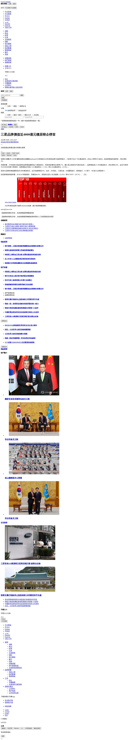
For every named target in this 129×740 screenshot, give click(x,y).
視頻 (6, 54)
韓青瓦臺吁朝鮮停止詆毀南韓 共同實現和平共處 (22, 299)
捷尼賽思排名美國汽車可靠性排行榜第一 (19, 224)
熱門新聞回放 (14, 665)
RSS (6, 79)
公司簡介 (8, 85)
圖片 (6, 52)
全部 (9, 106)
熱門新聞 (8, 60)
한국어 (7, 627)
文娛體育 (8, 39)
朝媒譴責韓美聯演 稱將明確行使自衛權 (19, 284)
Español (7, 635)
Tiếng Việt (8, 639)
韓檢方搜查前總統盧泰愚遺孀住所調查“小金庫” (22, 308)
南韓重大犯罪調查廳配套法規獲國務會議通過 (21, 263)
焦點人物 (8, 46)
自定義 (36, 115)
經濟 (6, 35)
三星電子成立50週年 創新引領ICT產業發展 (20, 226)
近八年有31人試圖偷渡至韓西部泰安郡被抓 (20, 259)
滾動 (6, 31)
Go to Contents (5, 2)
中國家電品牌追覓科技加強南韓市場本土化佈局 (22, 312)
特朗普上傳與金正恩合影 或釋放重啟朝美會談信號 (23, 254)
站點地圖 (8, 706)
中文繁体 (8, 625)
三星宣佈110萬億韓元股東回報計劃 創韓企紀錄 (21, 316)
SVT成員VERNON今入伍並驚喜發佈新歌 (20, 342)
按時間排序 (11, 110)
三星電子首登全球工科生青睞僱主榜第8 (19, 230)
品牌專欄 (8, 670)
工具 (6, 678)
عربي (6, 633)
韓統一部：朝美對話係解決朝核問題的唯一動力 (22, 304)
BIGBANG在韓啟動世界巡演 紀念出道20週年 (21, 325)
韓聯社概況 (9, 686)
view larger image (10, 202)
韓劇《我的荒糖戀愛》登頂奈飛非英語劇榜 (20, 338)
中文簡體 (4, 621)
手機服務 (8, 83)
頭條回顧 (8, 58)
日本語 (7, 631)
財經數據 (8, 48)
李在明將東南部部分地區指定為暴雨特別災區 (21, 599)
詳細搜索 (4, 100)
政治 (6, 33)
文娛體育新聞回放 (15, 668)
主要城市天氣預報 (11, 81)
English (7, 629)
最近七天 (27, 115)
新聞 (6, 642)
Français (7, 637)
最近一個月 (18, 115)
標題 (15, 106)
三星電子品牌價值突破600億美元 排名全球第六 (21, 228)
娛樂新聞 (8, 62)
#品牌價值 (8, 238)
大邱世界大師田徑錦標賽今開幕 (16, 334)
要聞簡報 (8, 50)
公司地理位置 (14, 693)
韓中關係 (8, 44)
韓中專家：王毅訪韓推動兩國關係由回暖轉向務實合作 (24, 246)
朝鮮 (6, 41)
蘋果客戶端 (9, 702)
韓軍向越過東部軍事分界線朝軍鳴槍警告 (19, 250)
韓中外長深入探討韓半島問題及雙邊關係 (19, 276)
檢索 (3, 97)
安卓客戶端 (9, 700)
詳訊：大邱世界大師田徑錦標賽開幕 (18, 329)
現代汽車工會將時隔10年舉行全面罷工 (18, 280)
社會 (6, 37)
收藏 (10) (8, 66)
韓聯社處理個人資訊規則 (14, 87)
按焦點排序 (22, 110)
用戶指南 (12, 691)
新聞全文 (23, 106)
